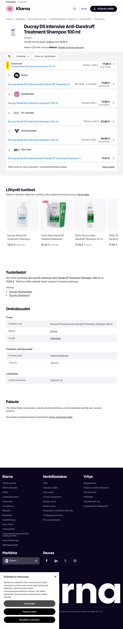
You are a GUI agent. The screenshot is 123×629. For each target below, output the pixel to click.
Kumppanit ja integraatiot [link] (96, 506)
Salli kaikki (29, 603)
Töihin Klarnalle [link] (9, 487)
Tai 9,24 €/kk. (104, 141)
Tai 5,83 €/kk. (104, 85)
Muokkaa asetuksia (29, 620)
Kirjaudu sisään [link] (50, 487)
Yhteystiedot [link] (8, 529)
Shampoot (55, 338)
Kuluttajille (11, 2)
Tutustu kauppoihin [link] (52, 497)
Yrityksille (22, 2)
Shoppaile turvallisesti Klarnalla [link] (58, 510)
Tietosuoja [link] (7, 501)
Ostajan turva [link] (49, 501)
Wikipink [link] (6, 510)
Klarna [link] (9, 19)
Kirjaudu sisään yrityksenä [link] (96, 487)
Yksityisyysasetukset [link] (53, 515)
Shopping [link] (20, 19)
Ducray (53, 331)
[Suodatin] (9, 56)
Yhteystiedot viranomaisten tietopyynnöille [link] (15, 534)
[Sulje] (55, 576)
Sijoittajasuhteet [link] (10, 545)
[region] (29, 600)
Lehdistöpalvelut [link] (10, 497)
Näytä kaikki (83, 194)
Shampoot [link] (100, 19)
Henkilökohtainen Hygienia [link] (63, 19)
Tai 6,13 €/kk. (105, 67)
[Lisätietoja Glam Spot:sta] (9, 150)
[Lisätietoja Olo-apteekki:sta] (9, 113)
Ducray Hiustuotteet (20, 291)
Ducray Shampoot (19, 295)
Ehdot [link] (5, 492)
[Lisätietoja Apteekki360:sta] (9, 94)
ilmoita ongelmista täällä (60, 417)
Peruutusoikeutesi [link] (51, 520)
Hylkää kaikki (29, 611)
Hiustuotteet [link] (85, 19)
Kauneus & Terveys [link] (37, 19)
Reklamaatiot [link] (49, 506)
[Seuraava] (113, 222)
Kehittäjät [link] (88, 497)
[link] (46, 560)
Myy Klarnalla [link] (90, 492)
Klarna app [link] (48, 492)
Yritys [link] (88, 477)
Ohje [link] (45, 483)
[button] (84, 9)
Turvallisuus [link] (8, 506)
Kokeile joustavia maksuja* (71, 47)
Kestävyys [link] (7, 515)
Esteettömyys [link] (9, 520)
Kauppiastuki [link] (90, 483)
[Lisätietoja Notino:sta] (9, 75)
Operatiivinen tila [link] (92, 501)
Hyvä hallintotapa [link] (10, 540)
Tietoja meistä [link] (9, 483)
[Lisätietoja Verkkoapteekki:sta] (9, 131)
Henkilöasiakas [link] (55, 477)
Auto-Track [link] (7, 524)
